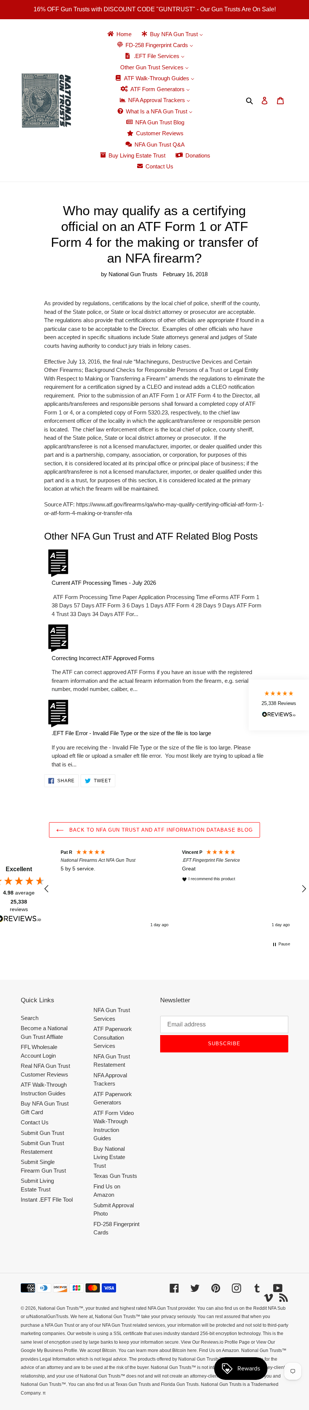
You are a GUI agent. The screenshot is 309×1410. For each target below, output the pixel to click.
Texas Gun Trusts (115, 1176)
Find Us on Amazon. (219, 1350)
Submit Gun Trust (42, 1133)
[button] (47, 889)
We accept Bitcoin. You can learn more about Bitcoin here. (138, 1350)
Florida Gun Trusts (180, 1384)
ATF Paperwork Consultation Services (112, 1037)
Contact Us (35, 1122)
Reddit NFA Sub (269, 1308)
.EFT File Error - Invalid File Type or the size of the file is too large (131, 733)
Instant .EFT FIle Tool (47, 1199)
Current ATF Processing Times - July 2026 (104, 583)
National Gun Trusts (58, 1308)
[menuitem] (119, 34)
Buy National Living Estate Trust (109, 1157)
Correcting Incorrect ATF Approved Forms (103, 658)
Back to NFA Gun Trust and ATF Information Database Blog (159, 830)
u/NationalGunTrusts (47, 1316)
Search (29, 1018)
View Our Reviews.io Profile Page (215, 1342)
